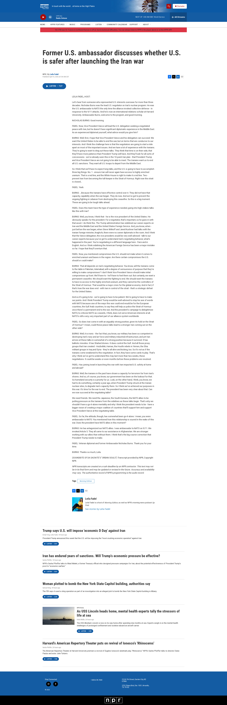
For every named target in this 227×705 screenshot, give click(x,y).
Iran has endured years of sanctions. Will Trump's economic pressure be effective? (101, 556)
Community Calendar (117, 24)
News (42, 24)
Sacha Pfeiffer (47, 560)
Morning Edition (86, 481)
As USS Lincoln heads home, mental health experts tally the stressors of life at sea (128, 613)
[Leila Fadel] (77, 504)
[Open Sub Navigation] (47, 24)
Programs (85, 24)
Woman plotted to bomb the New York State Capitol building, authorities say (96, 584)
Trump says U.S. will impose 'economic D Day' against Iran (84, 531)
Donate (180, 6)
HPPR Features (57, 24)
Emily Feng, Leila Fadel (50, 535)
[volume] (50, 17)
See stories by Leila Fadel (97, 509)
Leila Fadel (54, 74)
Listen (99, 24)
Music (72, 24)
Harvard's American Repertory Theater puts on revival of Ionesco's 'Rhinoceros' (98, 643)
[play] (43, 17)
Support (134, 24)
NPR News (80, 608)
